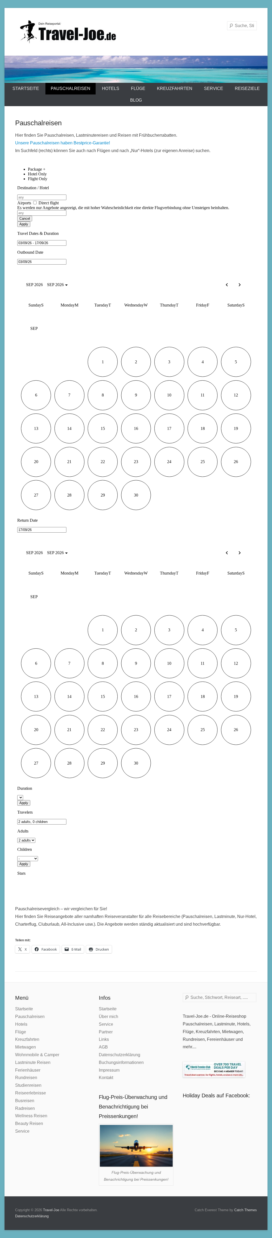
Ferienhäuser (27, 1070)
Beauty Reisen (29, 1123)
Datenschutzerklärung (119, 1054)
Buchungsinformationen (121, 1062)
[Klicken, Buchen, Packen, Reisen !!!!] (136, 69)
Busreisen (24, 1100)
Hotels (110, 88)
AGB (103, 1047)
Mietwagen (25, 1047)
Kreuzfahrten (174, 88)
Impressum (109, 1070)
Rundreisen (26, 1077)
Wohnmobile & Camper (37, 1054)
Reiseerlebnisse (30, 1093)
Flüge (138, 88)
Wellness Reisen (31, 1116)
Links (104, 1039)
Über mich (108, 1016)
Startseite (25, 88)
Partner (106, 1032)
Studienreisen (28, 1085)
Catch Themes (245, 1210)
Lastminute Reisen (32, 1062)
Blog (136, 100)
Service (213, 88)
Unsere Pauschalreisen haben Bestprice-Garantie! (63, 143)
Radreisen (25, 1108)
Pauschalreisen (70, 88)
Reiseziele (247, 88)
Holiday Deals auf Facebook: (216, 1095)
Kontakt (106, 1077)
